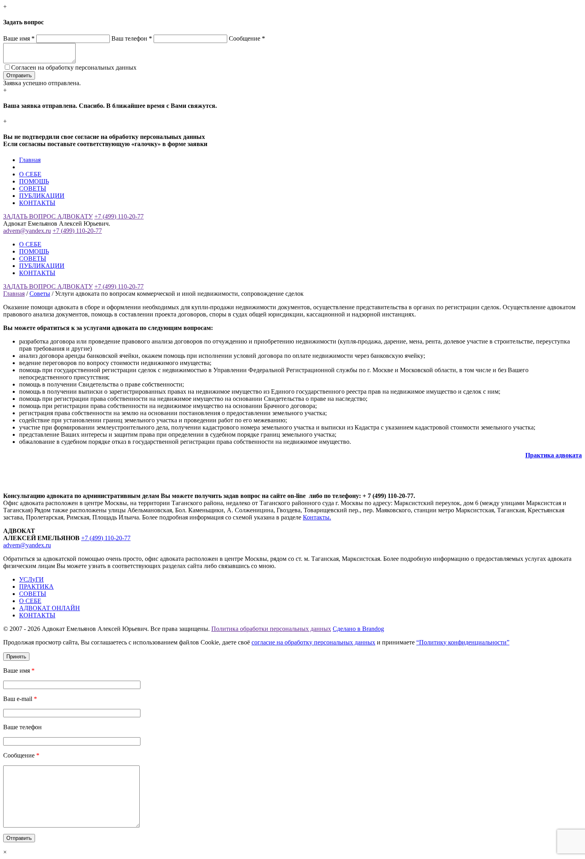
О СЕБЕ (30, 174)
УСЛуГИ (31, 579)
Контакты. (317, 517)
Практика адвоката (553, 455)
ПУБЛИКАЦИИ (41, 195)
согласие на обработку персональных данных (313, 642)
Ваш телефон (131, 38)
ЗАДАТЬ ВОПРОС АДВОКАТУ (48, 216)
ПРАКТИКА (36, 586)
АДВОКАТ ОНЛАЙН (49, 608)
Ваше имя (19, 38)
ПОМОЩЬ (34, 181)
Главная (30, 159)
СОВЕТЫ (32, 188)
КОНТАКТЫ (37, 202)
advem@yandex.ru (27, 230)
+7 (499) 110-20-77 (119, 216)
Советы (39, 293)
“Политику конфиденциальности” (462, 642)
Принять (16, 657)
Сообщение (247, 38)
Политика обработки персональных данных (271, 628)
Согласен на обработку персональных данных (73, 67)
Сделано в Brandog (358, 628)
